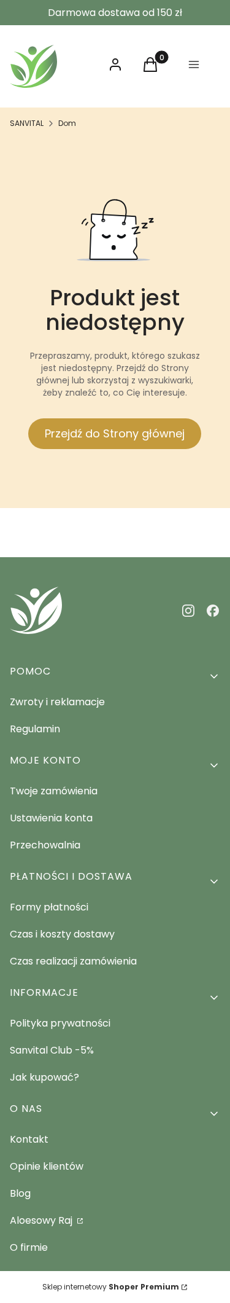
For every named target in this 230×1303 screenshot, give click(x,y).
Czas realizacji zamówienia (73, 961)
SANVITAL (27, 123)
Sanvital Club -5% (52, 1050)
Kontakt (29, 1139)
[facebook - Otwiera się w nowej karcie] (212, 610)
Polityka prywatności (60, 1023)
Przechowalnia (45, 845)
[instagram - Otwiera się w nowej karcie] (188, 610)
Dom (67, 123)
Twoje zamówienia (54, 791)
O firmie (29, 1247)
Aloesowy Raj (42, 1220)
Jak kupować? (44, 1077)
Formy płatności (49, 907)
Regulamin (35, 729)
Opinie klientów (46, 1166)
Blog (20, 1193)
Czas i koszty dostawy (62, 934)
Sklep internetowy (110, 1286)
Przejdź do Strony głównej (115, 433)
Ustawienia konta (51, 818)
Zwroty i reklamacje (57, 702)
